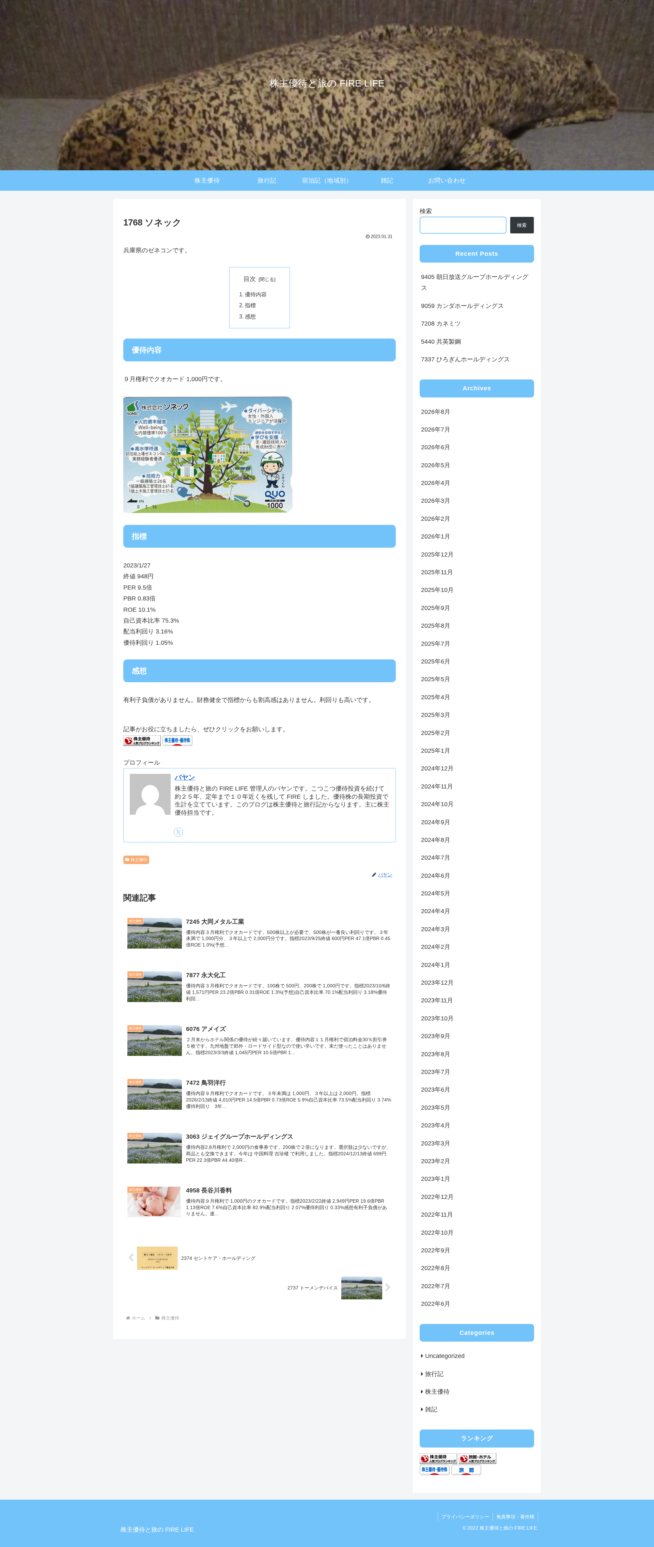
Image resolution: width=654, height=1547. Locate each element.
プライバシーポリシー (465, 1516)
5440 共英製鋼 (441, 341)
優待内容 (256, 294)
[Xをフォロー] (178, 832)
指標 (250, 305)
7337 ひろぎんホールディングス (465, 359)
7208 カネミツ (441, 323)
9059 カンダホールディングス (462, 305)
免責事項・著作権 (515, 1516)
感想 (250, 316)
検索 (426, 211)
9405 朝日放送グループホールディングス (474, 282)
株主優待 (139, 859)
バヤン (185, 777)
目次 (250, 279)
